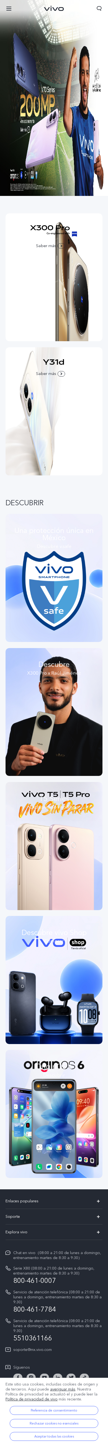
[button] (9, 8)
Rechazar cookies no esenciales (54, 1423)
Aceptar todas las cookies (54, 1436)
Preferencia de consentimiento (54, 1410)
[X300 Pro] (54, 98)
